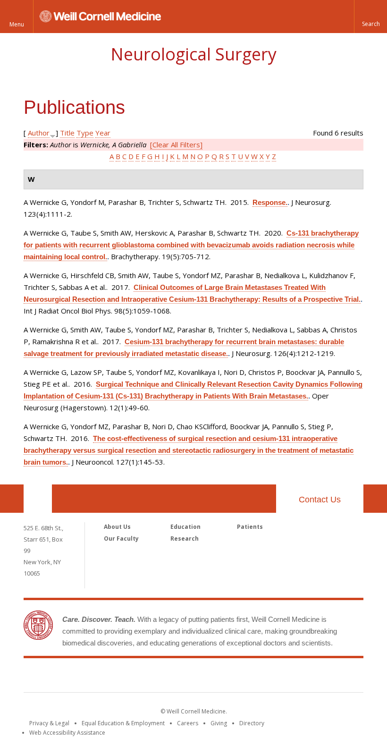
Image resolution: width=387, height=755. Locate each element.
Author (39, 132)
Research (184, 538)
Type (84, 132)
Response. (269, 202)
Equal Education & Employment (123, 723)
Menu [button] (16, 24)
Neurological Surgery (193, 54)
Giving (218, 723)
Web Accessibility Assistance (67, 733)
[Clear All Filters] (176, 144)
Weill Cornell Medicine (193, 677)
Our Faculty (121, 538)
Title (67, 132)
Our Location (38, 498)
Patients (250, 527)
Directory (251, 723)
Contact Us (320, 499)
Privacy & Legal (49, 723)
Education (185, 527)
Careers (187, 723)
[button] (370, 16)
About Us (117, 527)
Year (102, 132)
